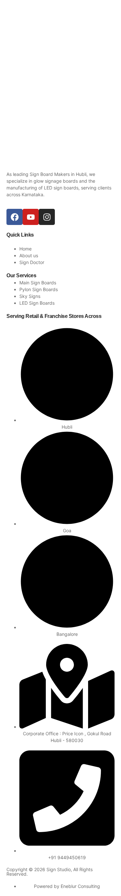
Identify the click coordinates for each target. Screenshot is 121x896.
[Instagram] (47, 217)
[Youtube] (31, 217)
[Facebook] (14, 217)
